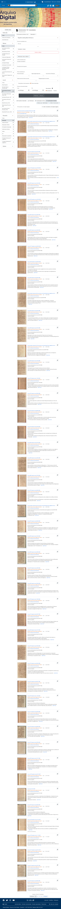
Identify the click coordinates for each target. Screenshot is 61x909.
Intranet (5, 904)
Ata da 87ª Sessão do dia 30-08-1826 (34, 521)
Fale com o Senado (56, 1)
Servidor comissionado (26, 904)
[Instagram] (10, 900)
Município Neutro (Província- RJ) (8, 88)
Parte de (5, 33)
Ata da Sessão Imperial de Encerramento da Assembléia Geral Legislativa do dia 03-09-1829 (42, 121)
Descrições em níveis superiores (24, 83)
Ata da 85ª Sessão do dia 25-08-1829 (34, 230)
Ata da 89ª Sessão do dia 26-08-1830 (34, 457)
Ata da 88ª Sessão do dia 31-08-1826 (34, 475)
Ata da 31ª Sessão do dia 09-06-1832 (34, 880)
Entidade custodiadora (21, 61)
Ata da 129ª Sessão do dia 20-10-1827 (34, 774)
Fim (32, 88)
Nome (4, 43)
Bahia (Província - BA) (8, 103)
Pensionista (44, 904)
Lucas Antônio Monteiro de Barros (8, 72)
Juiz (8, 134)
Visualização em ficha (40, 100)
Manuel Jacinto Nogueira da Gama (8, 76)
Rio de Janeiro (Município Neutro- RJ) (8, 94)
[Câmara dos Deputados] (28, 900)
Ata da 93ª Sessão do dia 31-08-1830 (34, 360)
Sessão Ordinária (8, 123)
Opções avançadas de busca (25, 37)
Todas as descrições (34, 83)
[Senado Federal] (30, 2)
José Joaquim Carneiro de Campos (8, 60)
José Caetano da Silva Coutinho (8, 49)
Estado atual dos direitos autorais (23, 78)
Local (4, 80)
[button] (43, 2)
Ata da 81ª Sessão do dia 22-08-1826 (34, 567)
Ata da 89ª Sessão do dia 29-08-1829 (34, 214)
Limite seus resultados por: (8, 30)
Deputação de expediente (8, 136)
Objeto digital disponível (36, 73)
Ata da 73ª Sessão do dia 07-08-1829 (34, 426)
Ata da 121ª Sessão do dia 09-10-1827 (34, 849)
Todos (3, 35)
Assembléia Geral (8, 40)
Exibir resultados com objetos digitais (50, 106)
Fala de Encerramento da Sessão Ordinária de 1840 (26, 110)
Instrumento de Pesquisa (50, 73)
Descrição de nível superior (22, 66)
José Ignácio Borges (8, 63)
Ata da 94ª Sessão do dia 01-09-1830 (34, 327)
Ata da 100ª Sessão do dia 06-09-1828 (34, 261)
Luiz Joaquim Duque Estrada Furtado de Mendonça (8, 68)
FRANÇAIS (56, 900)
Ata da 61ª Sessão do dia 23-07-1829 (34, 614)
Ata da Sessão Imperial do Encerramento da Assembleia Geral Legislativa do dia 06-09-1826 (42, 345)
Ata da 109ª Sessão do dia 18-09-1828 (34, 199)
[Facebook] (4, 900)
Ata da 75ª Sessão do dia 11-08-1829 (34, 378)
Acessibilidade (47, 1)
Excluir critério (38, 52)
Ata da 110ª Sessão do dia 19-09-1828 (34, 167)
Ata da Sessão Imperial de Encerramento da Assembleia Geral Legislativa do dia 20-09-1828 (42, 136)
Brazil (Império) (8, 85)
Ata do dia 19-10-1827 (31, 788)
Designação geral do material (44, 78)
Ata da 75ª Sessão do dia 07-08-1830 (34, 645)
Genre (4, 146)
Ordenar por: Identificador (42, 102)
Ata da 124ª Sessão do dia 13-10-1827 (34, 819)
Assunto (5, 115)
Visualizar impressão (22, 100)
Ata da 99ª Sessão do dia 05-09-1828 (34, 277)
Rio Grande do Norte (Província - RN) (8, 109)
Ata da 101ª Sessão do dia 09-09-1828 (34, 246)
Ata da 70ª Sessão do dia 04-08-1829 (34, 490)
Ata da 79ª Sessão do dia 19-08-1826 (34, 599)
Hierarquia (31, 100)
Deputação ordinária (8, 125)
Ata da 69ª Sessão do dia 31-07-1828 (34, 758)
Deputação (8, 120)
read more (31, 117)
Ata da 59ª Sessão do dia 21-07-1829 (34, 630)
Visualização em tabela (51, 100)
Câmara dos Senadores (8, 38)
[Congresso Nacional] (30, 900)
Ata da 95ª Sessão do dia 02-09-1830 (34, 310)
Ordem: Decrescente (54, 102)
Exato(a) (55, 90)
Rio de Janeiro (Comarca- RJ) (8, 91)
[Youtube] (13, 900)
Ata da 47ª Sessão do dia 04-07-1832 (34, 681)
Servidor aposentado (36, 904)
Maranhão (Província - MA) (8, 112)
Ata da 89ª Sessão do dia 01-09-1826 (34, 442)
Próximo (45, 896)
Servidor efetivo (18, 904)
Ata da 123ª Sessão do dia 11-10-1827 (34, 835)
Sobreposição (49, 90)
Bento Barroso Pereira (8, 52)
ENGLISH (46, 900)
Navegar (3, 5)
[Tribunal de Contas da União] (33, 900)
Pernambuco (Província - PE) (8, 100)
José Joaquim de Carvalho (8, 65)
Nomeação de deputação (8, 127)
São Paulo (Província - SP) (8, 97)
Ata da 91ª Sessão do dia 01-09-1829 (34, 151)
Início (18, 88)
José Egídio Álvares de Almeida (8, 54)
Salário (8, 132)
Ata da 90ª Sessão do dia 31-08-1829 (34, 183)
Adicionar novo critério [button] (23, 56)
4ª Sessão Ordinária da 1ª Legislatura (8, 138)
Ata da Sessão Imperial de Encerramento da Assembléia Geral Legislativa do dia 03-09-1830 (42, 293)
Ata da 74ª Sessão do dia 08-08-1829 (34, 410)
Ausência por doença (8, 129)
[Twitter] (7, 900)
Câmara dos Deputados (8, 57)
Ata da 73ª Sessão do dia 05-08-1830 (34, 663)
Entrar (57, 5)
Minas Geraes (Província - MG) (8, 106)
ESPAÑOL (51, 900)
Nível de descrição (20, 73)
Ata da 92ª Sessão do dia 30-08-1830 (34, 393)
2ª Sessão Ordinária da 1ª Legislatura (8, 142)
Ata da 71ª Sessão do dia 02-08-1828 (34, 711)
